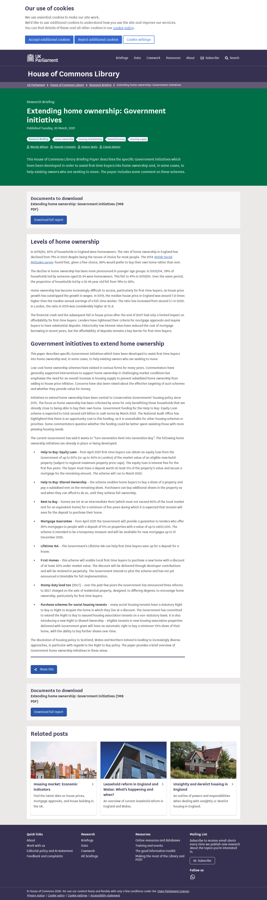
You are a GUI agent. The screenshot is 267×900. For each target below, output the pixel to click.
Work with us (36, 845)
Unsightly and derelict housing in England (200, 787)
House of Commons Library (74, 73)
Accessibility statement (105, 895)
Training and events (149, 845)
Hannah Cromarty (65, 147)
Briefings (122, 58)
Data (137, 58)
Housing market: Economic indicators (55, 787)
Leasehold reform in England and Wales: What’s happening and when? (130, 789)
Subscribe (212, 58)
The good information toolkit (155, 851)
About (190, 58)
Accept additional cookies (49, 39)
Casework (153, 58)
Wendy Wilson (39, 147)
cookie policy (123, 28)
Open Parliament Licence (173, 891)
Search (234, 58)
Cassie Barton (111, 147)
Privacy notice (36, 895)
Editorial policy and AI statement (50, 851)
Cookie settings (139, 39)
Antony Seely (89, 147)
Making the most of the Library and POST (159, 858)
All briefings (89, 856)
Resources (173, 58)
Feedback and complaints (45, 856)
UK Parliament (36, 85)
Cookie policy (56, 895)
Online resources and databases (157, 840)
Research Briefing (100, 85)
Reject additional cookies (98, 39)
